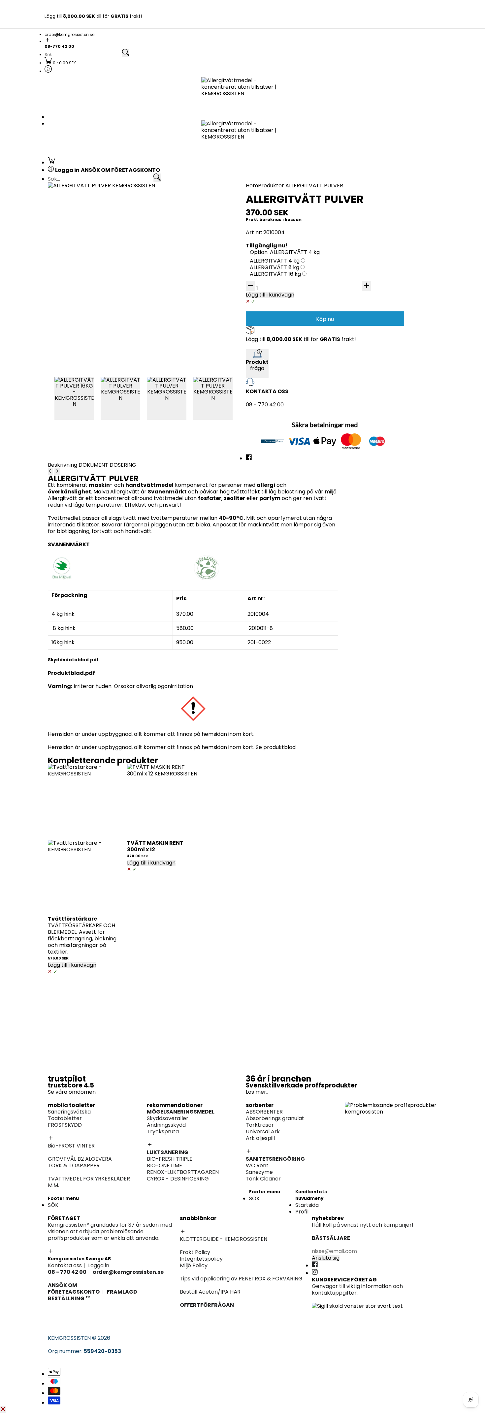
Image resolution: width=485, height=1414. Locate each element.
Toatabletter (65, 1118)
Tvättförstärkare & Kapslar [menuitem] (93, 417)
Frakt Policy (195, 1252)
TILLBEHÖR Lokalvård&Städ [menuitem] (379, 436)
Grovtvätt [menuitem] (71, 397)
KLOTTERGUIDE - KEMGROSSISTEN (223, 1239)
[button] (242, 40)
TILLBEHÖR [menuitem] (358, 233)
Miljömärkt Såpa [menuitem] (366, 410)
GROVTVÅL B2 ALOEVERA (80, 1159)
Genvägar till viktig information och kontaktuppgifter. (357, 1289)
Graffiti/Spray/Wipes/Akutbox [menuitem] (97, 281)
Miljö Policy (194, 1265)
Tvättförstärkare (72, 919)
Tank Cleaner (263, 1178)
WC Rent (257, 1165)
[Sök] (125, 53)
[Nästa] (57, 471)
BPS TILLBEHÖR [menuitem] (268, 375)
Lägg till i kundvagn (72, 965)
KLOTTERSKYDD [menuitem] (78, 267)
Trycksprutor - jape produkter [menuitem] (288, 464)
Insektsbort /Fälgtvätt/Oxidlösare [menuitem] (389, 240)
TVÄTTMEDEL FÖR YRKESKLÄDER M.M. (89, 1182)
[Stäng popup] (3, 1409)
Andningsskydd (166, 1125)
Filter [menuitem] (351, 307)
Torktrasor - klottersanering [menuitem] (95, 287)
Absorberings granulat (275, 1118)
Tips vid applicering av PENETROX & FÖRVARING (241, 1278)
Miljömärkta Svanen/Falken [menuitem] (380, 227)
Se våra (58, 1092)
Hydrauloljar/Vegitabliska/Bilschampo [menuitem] (394, 349)
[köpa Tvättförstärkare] (84, 800)
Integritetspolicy (201, 1259)
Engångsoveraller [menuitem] (176, 261)
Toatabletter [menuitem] (75, 214)
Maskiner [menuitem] (356, 314)
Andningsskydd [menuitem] (364, 294)
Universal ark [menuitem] (266, 267)
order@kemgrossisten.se (69, 34)
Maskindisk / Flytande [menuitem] (373, 383)
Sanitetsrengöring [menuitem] (81, 233)
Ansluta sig (326, 1258)
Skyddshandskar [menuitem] (366, 300)
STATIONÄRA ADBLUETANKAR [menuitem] (382, 334)
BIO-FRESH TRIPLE (169, 1159)
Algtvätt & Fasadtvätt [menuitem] (277, 355)
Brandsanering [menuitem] (77, 328)
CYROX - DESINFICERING (178, 1178)
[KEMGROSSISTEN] (242, 93)
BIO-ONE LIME (164, 1165)
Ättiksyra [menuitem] (261, 349)
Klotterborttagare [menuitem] (81, 261)
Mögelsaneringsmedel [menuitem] (373, 267)
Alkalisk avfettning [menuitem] (368, 200)
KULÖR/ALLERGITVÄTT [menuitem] (86, 403)
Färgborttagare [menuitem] (269, 362)
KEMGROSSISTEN (69, 1338)
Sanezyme (259, 1172)
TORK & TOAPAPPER (74, 1165)
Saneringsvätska (69, 1111)
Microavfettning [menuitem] (365, 214)
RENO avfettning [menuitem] (366, 220)
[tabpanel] (193, 603)
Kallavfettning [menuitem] (363, 207)
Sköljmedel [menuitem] (72, 410)
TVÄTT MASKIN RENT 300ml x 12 (155, 846)
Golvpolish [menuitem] (358, 403)
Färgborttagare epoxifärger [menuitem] (94, 334)
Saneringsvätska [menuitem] (79, 200)
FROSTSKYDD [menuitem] (75, 220)
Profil (301, 1211)
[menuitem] (60, 63)
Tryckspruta (163, 1131)
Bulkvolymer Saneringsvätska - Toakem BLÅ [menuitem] (115, 207)
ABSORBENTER (264, 1111)
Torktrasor (260, 1125)
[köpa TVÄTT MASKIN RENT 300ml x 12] (163, 800)
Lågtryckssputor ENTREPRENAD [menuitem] (289, 382)
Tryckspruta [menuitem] (361, 281)
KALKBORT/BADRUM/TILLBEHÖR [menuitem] (385, 417)
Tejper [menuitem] (161, 274)
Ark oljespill (260, 1138)
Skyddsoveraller (167, 1118)
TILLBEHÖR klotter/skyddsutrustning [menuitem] (104, 294)
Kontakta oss (65, 1265)
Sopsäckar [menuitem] (358, 430)
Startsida (307, 1205)
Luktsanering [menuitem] (361, 274)
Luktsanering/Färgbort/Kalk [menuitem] (285, 451)
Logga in (98, 1265)
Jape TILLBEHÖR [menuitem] (269, 457)
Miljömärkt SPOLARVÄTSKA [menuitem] (92, 349)
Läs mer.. (257, 1092)
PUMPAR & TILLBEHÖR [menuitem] (372, 328)
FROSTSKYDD (65, 1125)
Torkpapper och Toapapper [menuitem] (95, 227)
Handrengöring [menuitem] (364, 369)
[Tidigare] (50, 471)
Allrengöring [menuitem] (360, 397)
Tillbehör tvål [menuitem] (362, 376)
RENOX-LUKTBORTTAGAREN (183, 1172)
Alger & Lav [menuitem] (263, 368)
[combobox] (83, 54)
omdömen (82, 1092)
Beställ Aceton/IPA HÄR (210, 1292)
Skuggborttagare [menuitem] (80, 274)
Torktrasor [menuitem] (263, 261)
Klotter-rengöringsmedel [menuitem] (90, 300)
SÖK (53, 1205)
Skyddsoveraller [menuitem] (365, 287)
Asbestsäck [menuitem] (168, 267)
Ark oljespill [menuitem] (263, 274)
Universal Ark (263, 1131)
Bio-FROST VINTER (71, 1145)
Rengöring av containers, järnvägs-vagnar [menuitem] (303, 328)
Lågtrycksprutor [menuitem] (366, 247)
